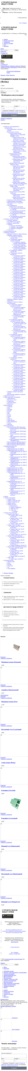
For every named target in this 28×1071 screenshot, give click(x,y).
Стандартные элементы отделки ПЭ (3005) (19, 264)
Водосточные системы (13, 132)
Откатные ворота (11, 402)
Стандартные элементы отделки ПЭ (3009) (19, 267)
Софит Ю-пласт (14, 508)
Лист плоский (10, 447)
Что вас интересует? (6, 1053)
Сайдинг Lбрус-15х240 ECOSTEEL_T (16, 521)
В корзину (3, 92)
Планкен (15, 511)
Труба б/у (9, 419)
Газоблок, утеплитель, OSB (11, 219)
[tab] (15, 573)
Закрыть (3, 120)
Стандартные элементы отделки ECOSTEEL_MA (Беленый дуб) (19, 328)
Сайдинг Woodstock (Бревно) (14, 536)
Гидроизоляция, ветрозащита (14, 201)
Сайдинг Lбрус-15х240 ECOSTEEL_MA (16, 519)
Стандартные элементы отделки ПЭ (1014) (19, 256)
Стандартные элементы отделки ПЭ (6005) (19, 283)
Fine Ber (9, 564)
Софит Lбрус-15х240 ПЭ (16, 559)
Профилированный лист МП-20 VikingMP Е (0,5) (18, 460)
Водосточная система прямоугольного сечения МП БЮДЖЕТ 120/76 (17, 135)
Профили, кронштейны (13, 223)
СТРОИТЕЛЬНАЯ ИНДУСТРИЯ (9, 3)
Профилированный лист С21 (14, 472)
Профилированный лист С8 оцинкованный (17, 491)
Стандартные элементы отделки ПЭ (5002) (19, 272)
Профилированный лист (10, 446)
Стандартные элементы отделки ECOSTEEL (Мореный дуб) (19, 313)
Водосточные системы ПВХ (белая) (19, 195)
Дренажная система (9, 395)
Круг (8, 412)
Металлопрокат (8, 405)
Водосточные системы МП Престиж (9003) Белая (20, 183)
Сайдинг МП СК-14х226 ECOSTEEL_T (16, 554)
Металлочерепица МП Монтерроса (16, 443)
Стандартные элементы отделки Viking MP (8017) (19, 248)
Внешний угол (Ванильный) (10, 846)
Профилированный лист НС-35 (15, 469)
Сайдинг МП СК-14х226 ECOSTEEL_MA (16, 551)
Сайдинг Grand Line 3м (13, 502)
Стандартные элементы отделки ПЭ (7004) (19, 291)
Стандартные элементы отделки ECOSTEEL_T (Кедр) (19, 351)
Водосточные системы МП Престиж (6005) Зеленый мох (19, 171)
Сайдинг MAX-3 (11, 503)
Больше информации (6, 1006)
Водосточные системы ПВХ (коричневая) (19, 198)
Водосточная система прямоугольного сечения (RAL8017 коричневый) (19, 143)
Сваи (8, 417)
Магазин (7, 66)
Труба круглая (10, 420)
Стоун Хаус (13, 510)
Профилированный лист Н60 (14, 468)
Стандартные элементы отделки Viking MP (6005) (19, 242)
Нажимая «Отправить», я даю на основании (13, 112)
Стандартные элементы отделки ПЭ (16, 253)
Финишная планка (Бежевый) (11, 662)
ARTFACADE (11, 561)
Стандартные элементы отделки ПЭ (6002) (19, 281)
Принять (14, 1006)
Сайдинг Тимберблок (15, 507)
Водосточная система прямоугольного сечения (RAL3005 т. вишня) (19, 139)
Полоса (9, 414)
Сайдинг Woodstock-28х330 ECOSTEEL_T (17, 543)
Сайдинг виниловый (9, 497)
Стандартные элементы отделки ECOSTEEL (16, 305)
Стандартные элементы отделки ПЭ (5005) (19, 275)
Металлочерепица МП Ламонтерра (16, 427)
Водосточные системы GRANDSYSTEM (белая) (19, 157)
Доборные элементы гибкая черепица (17, 234)
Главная (3, 66)
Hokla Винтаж (14, 506)
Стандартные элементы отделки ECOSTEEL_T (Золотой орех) (19, 347)
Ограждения (10, 401)
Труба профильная (12, 421)
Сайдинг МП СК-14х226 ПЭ (17, 556)
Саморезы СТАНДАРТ (16, 228)
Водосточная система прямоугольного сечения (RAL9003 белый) (19, 147)
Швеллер (9, 424)
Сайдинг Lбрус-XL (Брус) (14, 525)
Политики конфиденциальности (9, 113)
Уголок (9, 423)
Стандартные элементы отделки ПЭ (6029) (19, 289)
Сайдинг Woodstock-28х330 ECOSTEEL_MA (17, 540)
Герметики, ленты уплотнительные (16, 200)
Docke (8, 563)
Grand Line (10, 565)
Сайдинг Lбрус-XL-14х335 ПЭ (18, 534)
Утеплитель (10, 230)
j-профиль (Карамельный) (10, 690)
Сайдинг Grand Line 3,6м (13, 500)
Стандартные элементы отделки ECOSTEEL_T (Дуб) (19, 339)
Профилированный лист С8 (14, 481)
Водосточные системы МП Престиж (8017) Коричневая (19, 180)
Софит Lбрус (10, 557)
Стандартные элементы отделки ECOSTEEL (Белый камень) (19, 309)
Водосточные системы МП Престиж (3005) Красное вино (19, 167)
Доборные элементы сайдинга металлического (15, 302)
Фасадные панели (8, 560)
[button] (3, 657)
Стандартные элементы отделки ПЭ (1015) (19, 368)
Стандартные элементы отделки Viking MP (16, 240)
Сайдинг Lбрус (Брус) (13, 514)
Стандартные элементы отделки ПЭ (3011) (19, 270)
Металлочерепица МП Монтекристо (16, 442)
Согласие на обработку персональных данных (13, 111)
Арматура (9, 406)
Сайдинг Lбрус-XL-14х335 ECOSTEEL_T (17, 532)
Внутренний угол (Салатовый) (11, 729)
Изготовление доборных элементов (16, 394)
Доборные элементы (15, 66)
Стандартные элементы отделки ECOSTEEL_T (16, 335)
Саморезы (9, 224)
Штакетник (10, 404)
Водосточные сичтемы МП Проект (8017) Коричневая (19, 189)
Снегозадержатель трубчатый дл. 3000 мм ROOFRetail (17, 217)
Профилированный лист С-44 (15, 470)
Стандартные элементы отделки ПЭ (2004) (19, 259)
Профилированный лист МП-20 (15, 450)
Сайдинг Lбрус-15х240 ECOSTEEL (16, 516)
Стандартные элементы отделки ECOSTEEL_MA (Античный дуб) (19, 324)
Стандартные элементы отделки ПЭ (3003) (19, 262)
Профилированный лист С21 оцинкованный (17, 476)
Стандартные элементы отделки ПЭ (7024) (19, 294)
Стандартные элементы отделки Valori (16, 237)
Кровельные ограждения (16, 206)
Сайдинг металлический (10, 512)
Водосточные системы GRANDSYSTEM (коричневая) (19, 161)
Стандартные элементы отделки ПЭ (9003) (19, 389)
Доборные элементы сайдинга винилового (13, 66)
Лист (8, 413)
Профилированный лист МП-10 (15, 448)
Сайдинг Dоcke (11, 499)
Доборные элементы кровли (14, 235)
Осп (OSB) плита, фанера (13, 221)
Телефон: (16, 106)
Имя (2, 106)
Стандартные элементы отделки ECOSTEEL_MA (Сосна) (19, 332)
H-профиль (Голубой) (8, 790)
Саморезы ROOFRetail (16, 225)
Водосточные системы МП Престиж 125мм (17, 164)
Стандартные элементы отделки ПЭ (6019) (19, 286)
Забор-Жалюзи (11, 398)
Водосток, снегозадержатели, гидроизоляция (11, 127)
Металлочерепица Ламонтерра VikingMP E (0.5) (18, 440)
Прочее (9, 416)
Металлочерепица (9, 425)
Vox (8, 567)
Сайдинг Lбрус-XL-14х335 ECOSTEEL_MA (17, 529)
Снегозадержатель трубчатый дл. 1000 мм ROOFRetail (17, 211)
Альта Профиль (11, 568)
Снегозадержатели (12, 205)
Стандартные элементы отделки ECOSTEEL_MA (16, 320)
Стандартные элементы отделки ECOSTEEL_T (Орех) (19, 355)
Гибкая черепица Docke (10, 231)
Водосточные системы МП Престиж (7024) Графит (19, 175)
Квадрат (9, 410)
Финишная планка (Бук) (9, 701)
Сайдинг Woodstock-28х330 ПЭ (18, 545)
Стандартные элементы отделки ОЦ (16, 251)
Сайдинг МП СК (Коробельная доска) (17, 546)
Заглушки (9, 409)
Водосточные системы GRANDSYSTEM (16, 154)
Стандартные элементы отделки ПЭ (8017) (19, 297)
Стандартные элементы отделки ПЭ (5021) (19, 278)
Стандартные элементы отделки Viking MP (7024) (19, 245)
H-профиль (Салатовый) (9, 818)
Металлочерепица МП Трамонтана (16, 444)
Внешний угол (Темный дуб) (10, 902)
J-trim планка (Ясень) (8, 762)
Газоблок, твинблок (12, 220)
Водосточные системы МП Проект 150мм (17, 185)
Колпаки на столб (11, 400)
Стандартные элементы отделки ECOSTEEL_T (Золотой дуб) (19, 343)
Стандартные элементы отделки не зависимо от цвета (19, 362)
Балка (8, 408)
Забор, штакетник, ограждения (12, 397)
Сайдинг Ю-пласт (12, 504)
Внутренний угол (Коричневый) (11, 874)
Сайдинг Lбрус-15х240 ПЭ (17, 523)
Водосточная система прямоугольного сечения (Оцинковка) (19, 151)
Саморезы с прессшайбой (16, 227)
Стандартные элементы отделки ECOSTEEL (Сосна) (19, 317)
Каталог (3, 61)
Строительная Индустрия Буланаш (13, 959)
